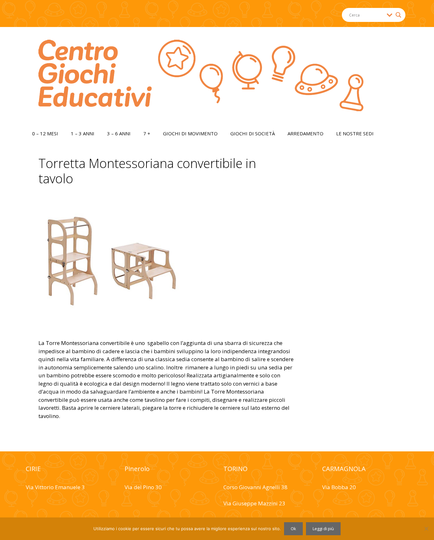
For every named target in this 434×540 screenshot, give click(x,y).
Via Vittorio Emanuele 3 (55, 487)
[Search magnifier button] (398, 14)
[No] (426, 528)
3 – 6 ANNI (119, 133)
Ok (293, 528)
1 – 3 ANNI (82, 133)
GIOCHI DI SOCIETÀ (252, 133)
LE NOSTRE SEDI (355, 133)
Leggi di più (323, 528)
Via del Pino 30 (143, 487)
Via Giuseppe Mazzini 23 (254, 503)
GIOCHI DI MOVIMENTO (190, 133)
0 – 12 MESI (45, 133)
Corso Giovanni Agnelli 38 (255, 487)
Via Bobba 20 (339, 487)
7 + (146, 133)
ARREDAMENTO (305, 133)
